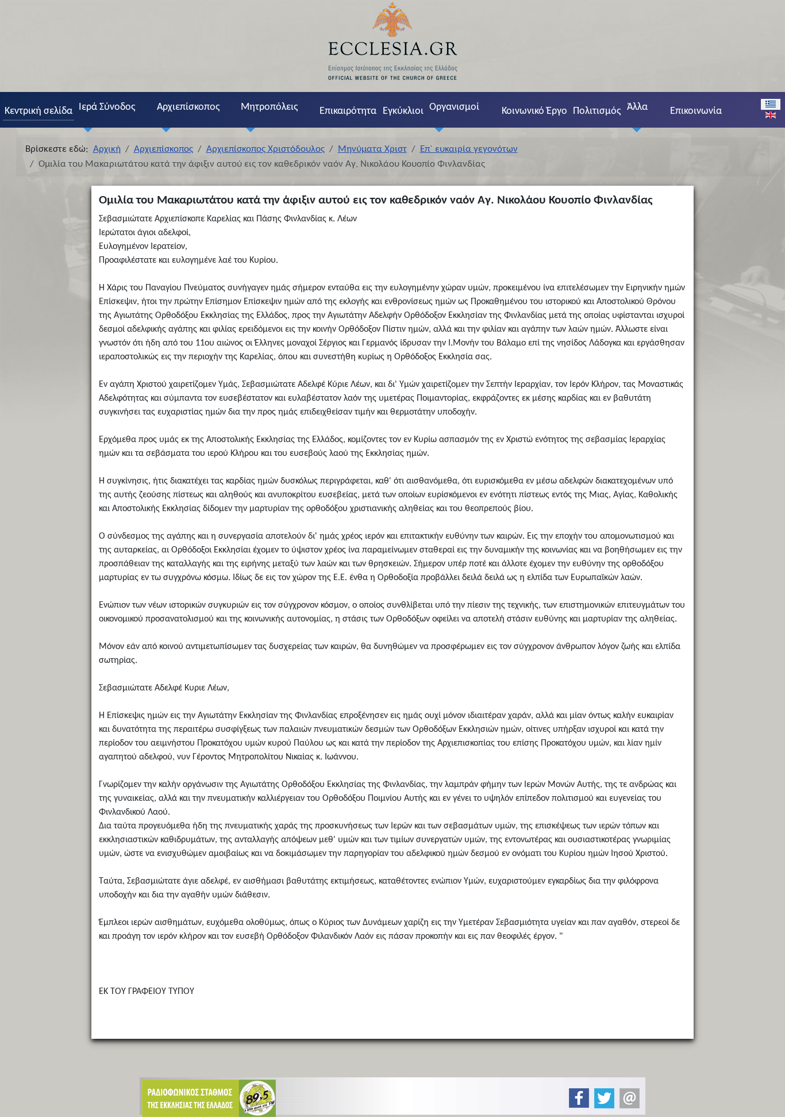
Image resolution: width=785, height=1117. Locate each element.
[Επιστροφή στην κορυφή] (767, 1098)
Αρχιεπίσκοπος (188, 107)
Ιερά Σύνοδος (107, 107)
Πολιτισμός (597, 111)
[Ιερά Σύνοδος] (85, 130)
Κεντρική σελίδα (38, 111)
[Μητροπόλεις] (248, 130)
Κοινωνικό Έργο (534, 111)
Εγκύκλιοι (403, 111)
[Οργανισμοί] (436, 130)
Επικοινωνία (696, 111)
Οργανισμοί (454, 107)
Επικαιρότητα (348, 111)
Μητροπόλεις (269, 107)
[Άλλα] (633, 130)
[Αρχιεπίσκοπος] (163, 130)
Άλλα (637, 107)
